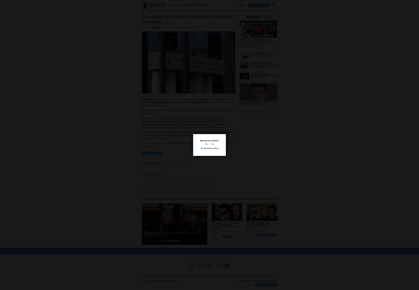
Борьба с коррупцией (174, 241)
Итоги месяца (227, 236)
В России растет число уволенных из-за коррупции (167, 191)
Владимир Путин (167, 27)
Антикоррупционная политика (222, 239)
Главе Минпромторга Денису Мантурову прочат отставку (170, 180)
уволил (182, 132)
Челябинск (191, 27)
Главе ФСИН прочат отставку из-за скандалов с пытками (170, 188)
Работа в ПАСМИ (244, 281)
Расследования (186, 5)
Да (212, 144)
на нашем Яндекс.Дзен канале (178, 163)
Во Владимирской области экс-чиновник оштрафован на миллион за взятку (256, 103)
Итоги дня (261, 235)
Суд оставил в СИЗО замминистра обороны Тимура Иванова (264, 75)
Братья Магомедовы (254, 238)
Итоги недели (159, 241)
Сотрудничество (259, 281)
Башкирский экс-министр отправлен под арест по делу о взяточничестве (264, 65)
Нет (207, 144)
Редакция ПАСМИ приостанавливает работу (262, 54)
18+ (241, 5)
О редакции (272, 281)
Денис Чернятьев (180, 27)
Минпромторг (267, 238)
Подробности (202, 5)
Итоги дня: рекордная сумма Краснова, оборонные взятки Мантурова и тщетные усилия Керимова (259, 225)
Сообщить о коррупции (259, 5)
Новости (174, 5)
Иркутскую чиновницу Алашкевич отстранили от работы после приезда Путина (180, 184)
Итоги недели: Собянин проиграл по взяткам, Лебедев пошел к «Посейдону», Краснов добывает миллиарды (226, 225)
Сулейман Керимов (253, 240)
